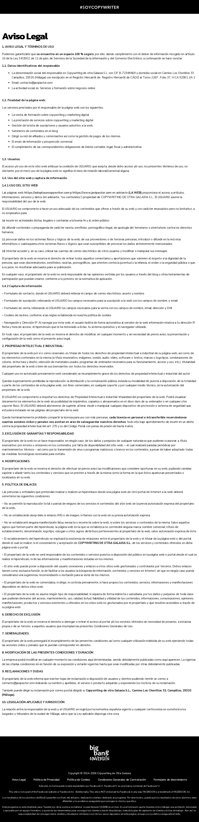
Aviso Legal (19, 780)
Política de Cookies (78, 780)
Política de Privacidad (46, 780)
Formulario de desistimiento (170, 780)
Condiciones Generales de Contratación (122, 780)
